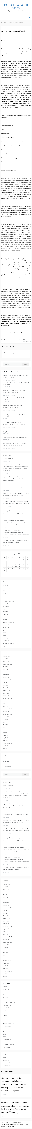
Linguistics (5, 609)
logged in (14, 353)
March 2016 (6, 688)
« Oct (4, 575)
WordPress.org (7, 766)
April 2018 (5, 669)
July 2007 (5, 746)
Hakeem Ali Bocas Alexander (18, 34)
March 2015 (6, 693)
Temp (4, 632)
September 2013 (7, 714)
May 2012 (5, 740)
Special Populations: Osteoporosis (25, 340)
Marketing (5, 611)
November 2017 (7, 672)
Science (5, 619)
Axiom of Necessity (8, 458)
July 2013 (5, 719)
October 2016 (6, 677)
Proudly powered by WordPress (10, 1124)
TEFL (4, 630)
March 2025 (6, 661)
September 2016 (7, 680)
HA (3, 598)
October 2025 (6, 656)
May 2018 (5, 666)
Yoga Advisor (6, 646)
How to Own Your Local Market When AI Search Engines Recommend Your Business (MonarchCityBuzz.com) (15, 415)
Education (5, 596)
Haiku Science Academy (9, 601)
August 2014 (6, 701)
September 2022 (7, 664)
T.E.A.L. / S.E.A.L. (7, 625)
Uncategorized (7, 638)
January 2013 (6, 735)
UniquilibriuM (6, 640)
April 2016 (5, 685)
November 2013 (7, 709)
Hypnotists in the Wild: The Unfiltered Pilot (15, 437)
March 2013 (6, 730)
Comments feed (7, 764)
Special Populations (6, 28)
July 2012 (5, 738)
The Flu (3, 339)
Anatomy (5, 585)
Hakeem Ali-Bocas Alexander (14, 372)
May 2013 (5, 724)
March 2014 (6, 706)
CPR (4, 590)
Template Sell (10, 1126)
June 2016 (5, 682)
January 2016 (6, 690)
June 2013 (5, 722)
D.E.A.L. (5, 593)
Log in (4, 758)
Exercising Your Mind (16, 7)
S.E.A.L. (5, 617)
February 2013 (7, 732)
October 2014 (6, 695)
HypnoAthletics (7, 603)
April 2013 (5, 727)
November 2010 (7, 743)
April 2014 (5, 703)
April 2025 (5, 659)
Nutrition (5, 614)
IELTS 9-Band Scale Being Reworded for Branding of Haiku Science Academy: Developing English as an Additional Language (16, 532)
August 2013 (6, 717)
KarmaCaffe (6, 606)
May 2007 (5, 748)
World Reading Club (8, 643)
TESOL (4, 635)
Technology (6, 627)
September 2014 (7, 698)
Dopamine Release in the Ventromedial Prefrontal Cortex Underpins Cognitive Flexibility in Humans (14, 478)
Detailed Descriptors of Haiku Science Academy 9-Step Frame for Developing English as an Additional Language (16, 522)
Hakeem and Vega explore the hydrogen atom (16, 487)
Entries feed (6, 761)
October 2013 (6, 711)
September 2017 (7, 674)
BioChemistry (6, 588)
